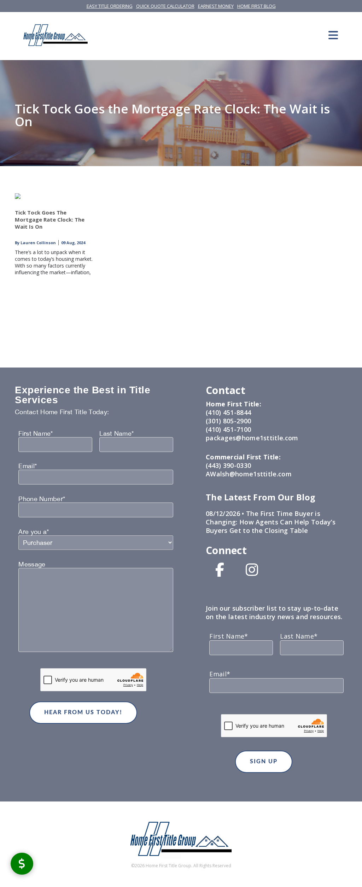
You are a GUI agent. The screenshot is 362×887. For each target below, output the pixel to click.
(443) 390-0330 (228, 465)
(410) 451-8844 (228, 412)
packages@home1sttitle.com (252, 438)
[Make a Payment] (22, 863)
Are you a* (33, 531)
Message (31, 564)
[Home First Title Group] (55, 35)
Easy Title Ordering (110, 6)
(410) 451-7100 (228, 429)
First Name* (35, 433)
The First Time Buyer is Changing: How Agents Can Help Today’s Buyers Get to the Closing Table (270, 522)
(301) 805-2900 (228, 421)
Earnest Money (216, 6)
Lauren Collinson (37, 242)
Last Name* (116, 433)
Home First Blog (256, 6)
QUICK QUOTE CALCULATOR (165, 6)
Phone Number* (41, 499)
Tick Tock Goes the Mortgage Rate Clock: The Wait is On (49, 219)
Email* (27, 466)
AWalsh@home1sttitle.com (249, 474)
